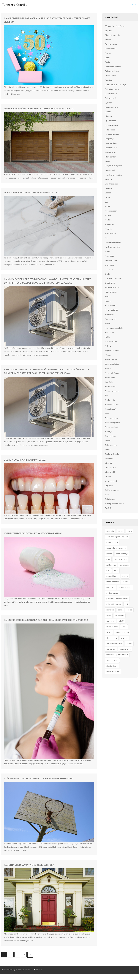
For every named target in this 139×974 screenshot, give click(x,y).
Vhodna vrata (110, 467)
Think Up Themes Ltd (16, 970)
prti (126, 604)
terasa (108, 632)
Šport (107, 413)
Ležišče (108, 193)
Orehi (107, 274)
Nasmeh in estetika (113, 242)
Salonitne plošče (112, 364)
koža (116, 570)
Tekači (107, 440)
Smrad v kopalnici (112, 391)
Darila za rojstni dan (113, 66)
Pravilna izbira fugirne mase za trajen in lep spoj (31, 192)
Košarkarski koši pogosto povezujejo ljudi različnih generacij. (40, 778)
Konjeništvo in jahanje (114, 166)
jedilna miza (111, 565)
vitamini (124, 638)
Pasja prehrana (111, 292)
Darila (107, 62)
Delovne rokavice (112, 71)
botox (129, 531)
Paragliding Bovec (112, 287)
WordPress (38, 970)
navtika (126, 582)
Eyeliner (108, 103)
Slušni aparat (110, 386)
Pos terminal (110, 319)
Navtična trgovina (112, 247)
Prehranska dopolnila (114, 328)
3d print (108, 30)
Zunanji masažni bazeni (114, 503)
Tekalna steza (111, 445)
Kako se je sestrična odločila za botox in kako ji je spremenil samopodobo (46, 620)
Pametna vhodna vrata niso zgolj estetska (29, 865)
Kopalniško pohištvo (113, 175)
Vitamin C (109, 476)
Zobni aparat (110, 499)
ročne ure (110, 610)
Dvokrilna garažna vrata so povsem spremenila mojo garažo (39, 108)
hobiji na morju (122, 553)
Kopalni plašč (110, 170)
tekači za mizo (112, 627)
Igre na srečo (110, 120)
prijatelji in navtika (113, 604)
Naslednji (30, 955)
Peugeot (108, 301)
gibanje (109, 553)
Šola (106, 395)
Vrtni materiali (111, 481)
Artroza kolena (111, 44)
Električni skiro (111, 93)
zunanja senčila (112, 660)
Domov (132, 5)
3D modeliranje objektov (115, 26)
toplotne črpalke (122, 632)
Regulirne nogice (112, 350)
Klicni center (110, 157)
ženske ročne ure (113, 671)
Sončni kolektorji (112, 404)
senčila (129, 610)
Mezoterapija (110, 233)
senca (120, 610)
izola (108, 559)
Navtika (108, 251)
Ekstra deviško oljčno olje (115, 84)
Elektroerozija (110, 98)
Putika (107, 337)
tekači (121, 621)
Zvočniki (108, 508)
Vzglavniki (109, 485)
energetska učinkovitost (116, 548)
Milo (106, 238)
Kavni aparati (110, 152)
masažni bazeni (112, 576)
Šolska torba (110, 400)
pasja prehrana (112, 593)
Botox (107, 57)
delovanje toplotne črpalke (117, 537)
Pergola (108, 296)
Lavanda (108, 188)
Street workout (111, 427)
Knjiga (107, 161)
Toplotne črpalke (112, 454)
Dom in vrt (109, 80)
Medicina (109, 220)
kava (108, 570)
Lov (106, 202)
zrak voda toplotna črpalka (117, 655)
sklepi (108, 615)
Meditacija (109, 224)
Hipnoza (108, 116)
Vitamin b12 (110, 472)
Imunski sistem (111, 125)
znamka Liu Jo (125, 649)
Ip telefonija (110, 130)
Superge (108, 431)
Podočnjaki (109, 314)
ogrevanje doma (125, 587)
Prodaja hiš (109, 332)
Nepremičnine (111, 260)
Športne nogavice (112, 422)
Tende (107, 449)
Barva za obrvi (110, 48)
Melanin (108, 229)
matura (125, 576)
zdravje (129, 643)
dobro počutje (112, 542)
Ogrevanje (109, 265)
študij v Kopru (111, 666)
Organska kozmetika (113, 278)
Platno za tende (111, 310)
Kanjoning (109, 139)
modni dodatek (112, 582)
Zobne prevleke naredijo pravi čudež (24, 460)
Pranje (107, 323)
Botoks (108, 53)
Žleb (107, 494)
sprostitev (110, 621)
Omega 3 (109, 269)
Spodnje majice (111, 409)
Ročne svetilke (111, 359)
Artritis (108, 39)
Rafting (108, 346)
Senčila (108, 368)
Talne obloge (110, 436)
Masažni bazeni (111, 211)
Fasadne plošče (111, 107)
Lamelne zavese (111, 184)
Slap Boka (109, 382)
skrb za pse (119, 615)
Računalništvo (111, 341)
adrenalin (110, 531)
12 (24, 954)
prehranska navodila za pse (117, 598)
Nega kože (109, 256)
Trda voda (109, 458)
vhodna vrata (111, 638)
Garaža (108, 111)
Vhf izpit (108, 463)
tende (124, 627)
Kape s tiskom (111, 143)
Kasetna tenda (111, 147)
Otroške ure (110, 283)
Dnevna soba (110, 75)
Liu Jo (107, 197)
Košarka (108, 179)
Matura (108, 215)
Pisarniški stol (110, 305)
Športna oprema (111, 418)
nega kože (110, 587)
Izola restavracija (112, 134)
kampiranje (124, 565)
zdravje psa (111, 649)
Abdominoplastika (112, 35)
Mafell (107, 206)
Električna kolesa (112, 89)
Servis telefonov (112, 373)
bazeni (120, 531)
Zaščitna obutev (112, 490)
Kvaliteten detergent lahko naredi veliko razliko (33, 533)
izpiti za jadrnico (120, 559)
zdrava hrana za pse (114, 643)
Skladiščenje (110, 377)
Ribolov (108, 355)
